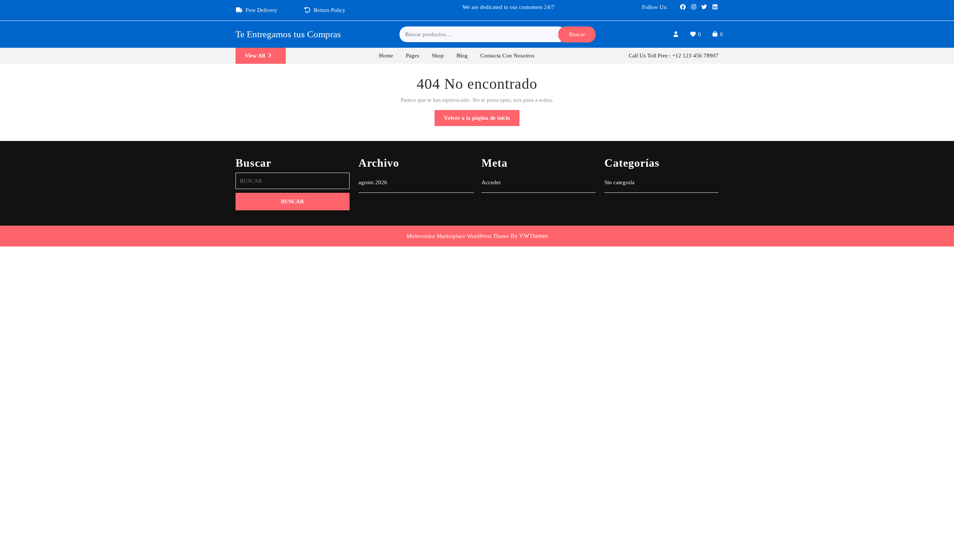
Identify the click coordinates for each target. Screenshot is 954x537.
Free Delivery (261, 10)
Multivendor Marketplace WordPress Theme (458, 236)
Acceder (491, 182)
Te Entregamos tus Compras (288, 34)
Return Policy (329, 10)
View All (265, 58)
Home (386, 56)
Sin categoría (619, 182)
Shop (438, 56)
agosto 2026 (372, 182)
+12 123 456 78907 (695, 56)
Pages (412, 56)
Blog (462, 56)
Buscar (577, 34)
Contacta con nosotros (507, 56)
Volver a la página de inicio (481, 120)
